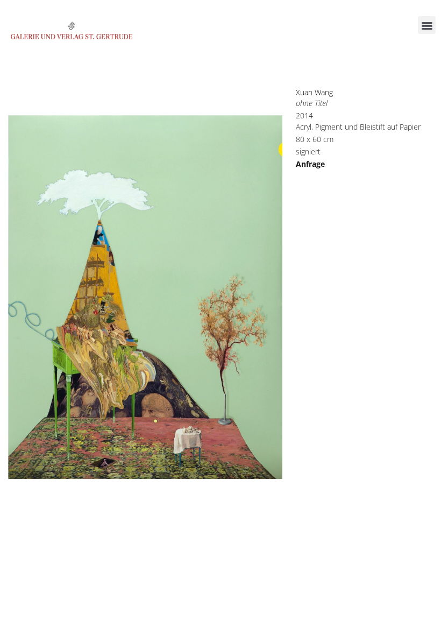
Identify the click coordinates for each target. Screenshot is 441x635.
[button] (427, 25)
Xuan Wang (314, 92)
